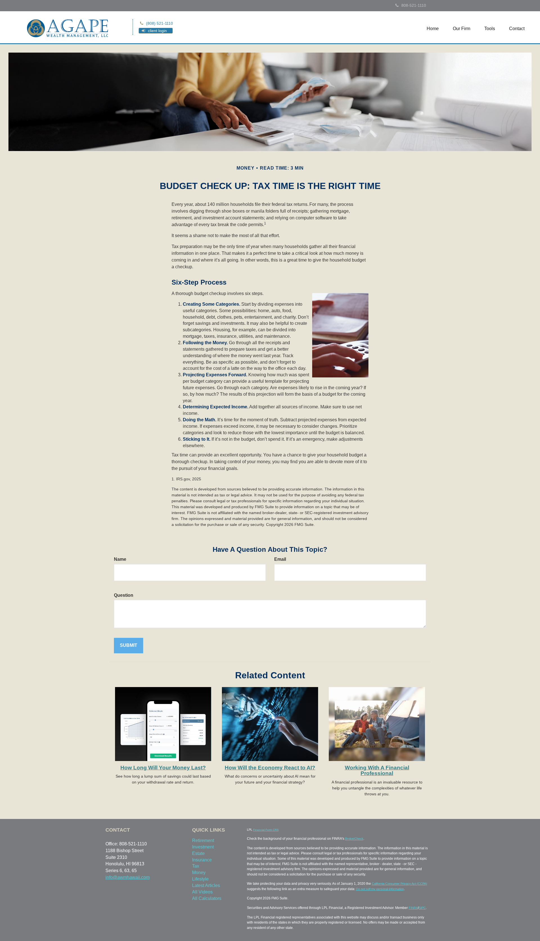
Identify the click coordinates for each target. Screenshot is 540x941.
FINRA (413, 908)
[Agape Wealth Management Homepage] (67, 28)
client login (157, 30)
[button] (461, 28)
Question (123, 595)
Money (199, 872)
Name (120, 559)
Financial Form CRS (266, 829)
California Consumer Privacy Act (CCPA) (399, 883)
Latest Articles (206, 885)
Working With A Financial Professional (377, 770)
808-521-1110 (413, 5)
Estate (198, 853)
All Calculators (206, 898)
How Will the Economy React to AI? (270, 768)
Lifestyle (200, 879)
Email (280, 559)
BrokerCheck (354, 838)
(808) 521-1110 (159, 23)
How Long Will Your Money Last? (163, 768)
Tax (195, 866)
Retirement (203, 840)
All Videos (202, 892)
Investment (203, 847)
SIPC (422, 908)
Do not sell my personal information (380, 889)
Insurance (202, 859)
